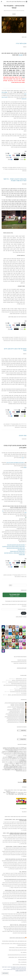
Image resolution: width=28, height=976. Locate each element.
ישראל (10, 338)
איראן (17, 747)
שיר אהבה (9, 765)
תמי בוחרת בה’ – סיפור (21, 912)
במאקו (25, 467)
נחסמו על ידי (14, 595)
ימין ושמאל (14, 757)
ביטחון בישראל (21, 338)
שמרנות (11, 167)
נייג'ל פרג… (22, 709)
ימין (18, 757)
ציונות (8, 762)
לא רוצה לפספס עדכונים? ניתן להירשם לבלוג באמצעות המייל (15, 601)
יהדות (15, 755)
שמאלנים (12, 769)
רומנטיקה (11, 763)
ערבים (10, 425)
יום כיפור (9, 755)
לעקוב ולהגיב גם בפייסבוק (21, 667)
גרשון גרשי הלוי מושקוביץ (17, 749)
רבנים (14, 763)
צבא (11, 762)
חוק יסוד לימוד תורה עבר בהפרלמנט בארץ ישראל (15, 859)
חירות (17, 754)
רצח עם (20, 765)
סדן (19, 760)
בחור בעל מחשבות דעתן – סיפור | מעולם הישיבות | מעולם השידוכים (15, 820)
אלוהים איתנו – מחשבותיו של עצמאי (14, 7)
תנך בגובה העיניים (23, 770)
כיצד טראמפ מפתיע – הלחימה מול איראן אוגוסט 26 (17, 681)
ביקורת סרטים (12, 748)
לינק (3, 757)
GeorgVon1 (22, 704)
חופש (25, 754)
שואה (18, 765)
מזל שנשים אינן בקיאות (21, 901)
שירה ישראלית (17, 766)
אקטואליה (4, 747)
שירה (15, 794)
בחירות (25, 748)
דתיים (13, 752)
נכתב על (20, 55)
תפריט (14, 13)
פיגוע (16, 169)
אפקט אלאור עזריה (21, 43)
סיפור (17, 760)
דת (15, 753)
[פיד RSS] (25, 937)
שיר (13, 765)
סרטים (13, 760)
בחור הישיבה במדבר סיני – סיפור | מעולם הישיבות (15, 890)
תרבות (17, 770)
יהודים (12, 338)
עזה (5, 760)
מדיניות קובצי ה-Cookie (19, 970)
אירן (15, 747)
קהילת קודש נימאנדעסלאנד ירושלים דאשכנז (17, 937)
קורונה (21, 763)
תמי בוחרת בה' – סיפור (22, 962)
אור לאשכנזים (7, 337)
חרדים (24, 755)
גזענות (6, 748)
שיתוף (20, 769)
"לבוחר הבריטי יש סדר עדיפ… (13, 712)
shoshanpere (22, 702)
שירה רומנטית (11, 768)
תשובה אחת (24, 183)
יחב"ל (7, 755)
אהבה (22, 747)
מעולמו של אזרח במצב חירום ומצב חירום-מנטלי (15, 349)
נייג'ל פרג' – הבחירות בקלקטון (21, 678)
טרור (18, 169)
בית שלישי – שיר (22, 871)
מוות (25, 758)
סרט (15, 760)
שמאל (16, 769)
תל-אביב (22, 427)
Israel (11, 337)
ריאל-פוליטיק (7, 763)
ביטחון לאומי (16, 338)
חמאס (14, 754)
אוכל (19, 747)
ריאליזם (24, 765)
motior (23, 708)
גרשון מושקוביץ (13, 751)
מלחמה (14, 758)
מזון (16, 758)
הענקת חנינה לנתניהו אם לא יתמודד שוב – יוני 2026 (17, 694)
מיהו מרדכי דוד (23, 693)
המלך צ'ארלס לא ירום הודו (14, 711)
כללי (17, 167)
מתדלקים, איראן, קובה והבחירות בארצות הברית (18, 691)
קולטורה (24, 763)
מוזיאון (4, 792)
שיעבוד (15, 765)
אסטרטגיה (9, 747)
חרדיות (5, 754)
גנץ (25, 749)
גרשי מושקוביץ (4, 751)
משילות (13, 425)
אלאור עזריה (4, 167)
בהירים (3, 337)
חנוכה (12, 754)
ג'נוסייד (8, 748)
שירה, (6, 765)
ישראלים (6, 338)
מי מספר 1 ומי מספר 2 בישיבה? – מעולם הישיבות (16, 846)
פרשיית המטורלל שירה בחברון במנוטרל (17, 551)
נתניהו (22, 760)
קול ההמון (4, 762)
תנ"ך (3, 769)
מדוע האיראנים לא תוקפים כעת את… (11, 702)
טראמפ (20, 755)
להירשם (23, 613)
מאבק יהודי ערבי (21, 425)
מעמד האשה (7, 758)
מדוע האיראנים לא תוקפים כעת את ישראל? (18, 661)
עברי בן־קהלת (9, 760)
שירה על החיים (23, 768)
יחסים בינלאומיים (22, 757)
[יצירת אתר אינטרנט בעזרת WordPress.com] (14, 1)
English (21, 790)
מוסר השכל (19, 758)
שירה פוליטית (17, 768)
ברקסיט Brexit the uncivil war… (13, 709)
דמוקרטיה (18, 752)
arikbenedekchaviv (21, 706)
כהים (4, 338)
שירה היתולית (24, 766)
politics (24, 790)
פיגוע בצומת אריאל (11, 169)
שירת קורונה (24, 769)
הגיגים (19, 167)
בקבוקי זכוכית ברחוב (22, 688)
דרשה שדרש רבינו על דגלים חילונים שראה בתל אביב (15, 879)
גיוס (3, 748)
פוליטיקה (14, 167)
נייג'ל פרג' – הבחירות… (14, 704)
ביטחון (25, 338)
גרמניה (24, 749)
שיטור (25, 427)
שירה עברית (8, 766)
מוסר (8, 574)
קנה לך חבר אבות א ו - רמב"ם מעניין (20, 663)
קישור (17, 763)
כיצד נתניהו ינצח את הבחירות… (12, 715)
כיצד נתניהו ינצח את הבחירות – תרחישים (19, 680)
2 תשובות (24, 46)
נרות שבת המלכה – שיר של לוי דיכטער (18, 924)
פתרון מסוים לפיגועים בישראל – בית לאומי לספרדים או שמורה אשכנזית (14, 179)
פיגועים (6, 169)
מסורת (10, 758)
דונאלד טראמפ (23, 752)
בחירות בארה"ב (21, 748)
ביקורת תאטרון (20, 792)
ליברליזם (6, 757)
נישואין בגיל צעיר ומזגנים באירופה (20, 690)
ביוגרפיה (15, 790)
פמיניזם (17, 762)
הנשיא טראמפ (6, 752)
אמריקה (13, 747)
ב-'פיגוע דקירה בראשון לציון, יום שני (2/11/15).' (15, 462)
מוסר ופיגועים (22, 435)
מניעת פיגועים (18, 340)
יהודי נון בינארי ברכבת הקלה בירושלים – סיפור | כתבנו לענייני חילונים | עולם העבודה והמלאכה (14, 833)
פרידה (13, 762)
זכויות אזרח (7, 424)
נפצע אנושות (12, 70)
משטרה (16, 425)
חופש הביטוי (21, 754)
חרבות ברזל (9, 754)
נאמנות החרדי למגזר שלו (22, 660)
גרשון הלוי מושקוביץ (22, 751)
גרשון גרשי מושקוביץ (9, 749)
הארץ (23, 457)
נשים (25, 760)
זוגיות (3, 752)
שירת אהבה (6, 768)
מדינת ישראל (24, 340)
